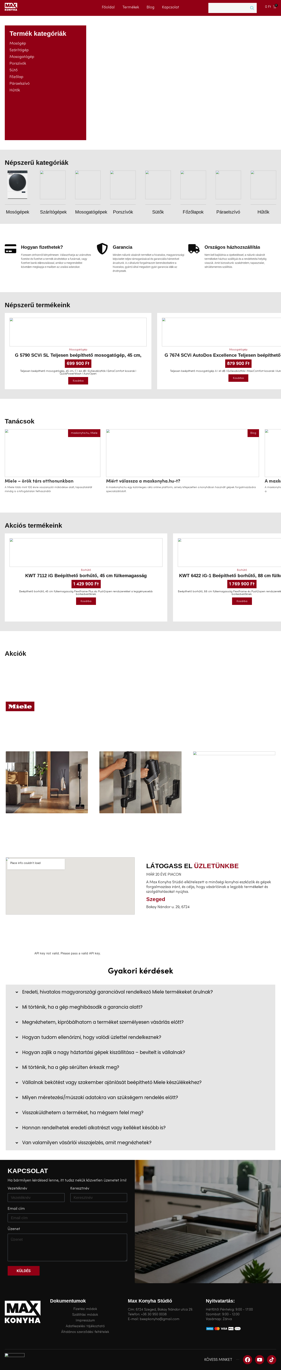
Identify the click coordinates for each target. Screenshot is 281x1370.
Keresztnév (79, 1188)
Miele (93, 433)
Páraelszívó (20, 83)
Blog (150, 7)
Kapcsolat (170, 7)
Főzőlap (16, 77)
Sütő (14, 70)
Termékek (130, 7)
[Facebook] (247, 1359)
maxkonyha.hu (80, 433)
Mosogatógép (22, 57)
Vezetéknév (17, 1188)
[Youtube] (259, 1359)
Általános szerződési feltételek (85, 1332)
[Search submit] (252, 8)
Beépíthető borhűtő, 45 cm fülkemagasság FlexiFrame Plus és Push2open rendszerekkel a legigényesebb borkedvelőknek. (86, 593)
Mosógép (18, 43)
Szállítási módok (85, 1315)
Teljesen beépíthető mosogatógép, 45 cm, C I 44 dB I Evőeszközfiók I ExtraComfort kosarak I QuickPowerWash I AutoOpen (78, 372)
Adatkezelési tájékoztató (85, 1326)
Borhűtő (86, 570)
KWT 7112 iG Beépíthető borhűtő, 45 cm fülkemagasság (86, 575)
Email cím (16, 1209)
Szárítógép (19, 50)
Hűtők (15, 90)
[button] (78, 380)
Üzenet (14, 1229)
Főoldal (108, 7)
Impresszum (85, 1320)
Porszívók (18, 63)
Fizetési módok (85, 1309)
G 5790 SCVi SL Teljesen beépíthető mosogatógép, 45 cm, (78, 355)
